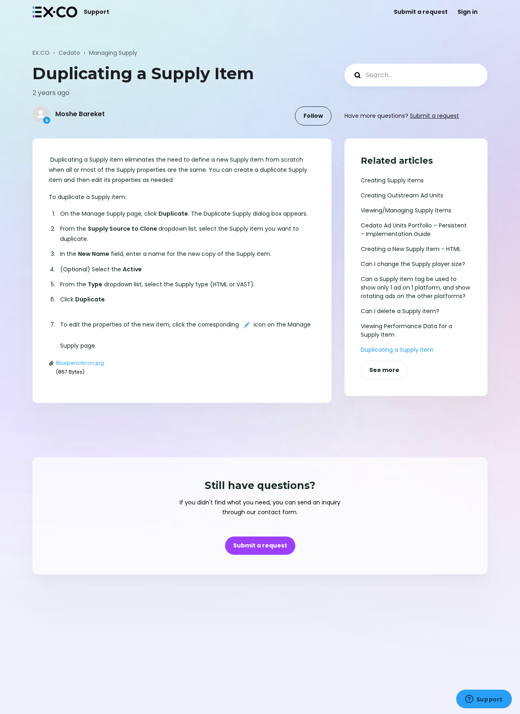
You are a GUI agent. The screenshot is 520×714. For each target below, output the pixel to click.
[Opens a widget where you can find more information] (484, 700)
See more (384, 370)
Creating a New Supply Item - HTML (411, 249)
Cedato (69, 53)
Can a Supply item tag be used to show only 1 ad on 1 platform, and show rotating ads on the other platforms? (415, 287)
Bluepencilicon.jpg (80, 362)
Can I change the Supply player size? (413, 264)
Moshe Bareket (80, 114)
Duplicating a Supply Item (397, 350)
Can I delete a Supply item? (400, 311)
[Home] (54, 11)
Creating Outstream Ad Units (402, 195)
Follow (313, 116)
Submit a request (421, 12)
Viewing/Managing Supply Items (406, 210)
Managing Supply (113, 53)
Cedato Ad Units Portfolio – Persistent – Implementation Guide (414, 229)
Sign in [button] (467, 12)
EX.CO (41, 53)
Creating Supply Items (392, 180)
